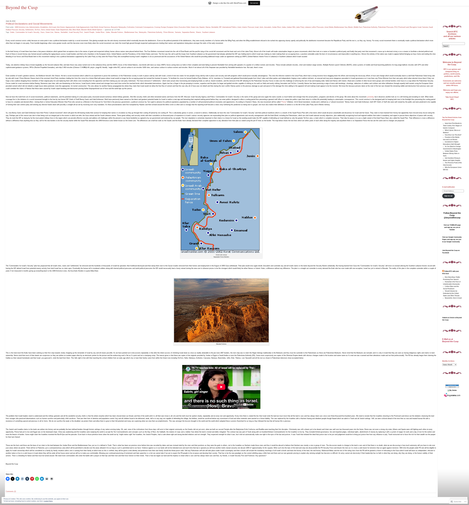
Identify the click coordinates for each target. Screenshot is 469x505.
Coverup (157, 27)
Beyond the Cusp (22, 7)
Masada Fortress (117, 32)
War (70, 30)
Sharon (198, 32)
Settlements (29, 30)
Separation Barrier (188, 32)
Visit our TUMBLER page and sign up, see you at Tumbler (452, 227)
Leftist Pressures (318, 27)
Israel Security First (76, 32)
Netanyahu (142, 32)
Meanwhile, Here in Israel (453, 298)
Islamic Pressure (248, 27)
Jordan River (276, 27)
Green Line (195, 27)
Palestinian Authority (370, 27)
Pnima (284, 102)
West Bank (76, 30)
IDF (220, 27)
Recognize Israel (415, 27)
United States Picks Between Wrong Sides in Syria (451, 153)
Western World (86, 30)
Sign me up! (448, 196)
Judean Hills (291, 27)
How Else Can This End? (453, 135)
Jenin (261, 27)
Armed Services (104, 27)
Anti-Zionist (61, 27)
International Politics (229, 27)
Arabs (12, 32)
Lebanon (308, 27)
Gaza (42, 32)
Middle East (358, 27)
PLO (396, 27)
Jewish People (89, 32)
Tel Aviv (37, 30)
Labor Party (300, 27)
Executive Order (184, 27)
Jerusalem (267, 27)
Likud (326, 27)
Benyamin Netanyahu (118, 27)
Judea (284, 27)
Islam (239, 27)
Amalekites (44, 27)
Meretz (350, 27)
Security (22, 30)
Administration (34, 27)
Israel (257, 27)
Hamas (208, 27)
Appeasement (70, 27)
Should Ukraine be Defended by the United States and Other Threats (451, 293)
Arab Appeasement (83, 27)
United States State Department (57, 30)
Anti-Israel (52, 27)
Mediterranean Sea (340, 27)
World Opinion (97, 30)
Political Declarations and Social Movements (29, 23)
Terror (43, 30)
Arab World (94, 27)
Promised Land (403, 27)
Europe (163, 27)
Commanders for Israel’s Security (27, 32)
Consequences (148, 27)
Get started (254, 3)
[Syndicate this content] (443, 271)
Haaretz (202, 27)
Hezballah (214, 27)
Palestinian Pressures (386, 27)
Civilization (130, 27)
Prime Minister (168, 32)
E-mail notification (448, 187)
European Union (172, 27)
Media (331, 27)
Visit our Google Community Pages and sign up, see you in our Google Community (452, 239)
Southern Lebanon (208, 32)
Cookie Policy (48, 501)
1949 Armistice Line (22, 27)
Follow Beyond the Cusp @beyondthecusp (452, 215)
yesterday (370, 97)
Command (138, 27)
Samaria (425, 27)
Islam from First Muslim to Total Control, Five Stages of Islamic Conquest (452, 126)
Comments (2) (11, 491)
